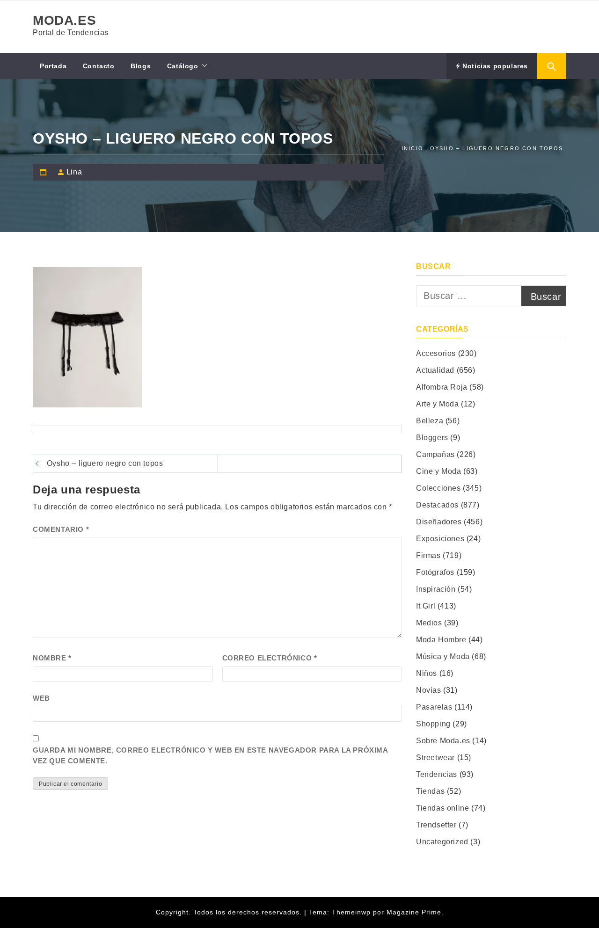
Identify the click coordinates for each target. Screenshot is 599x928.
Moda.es (64, 20)
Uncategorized (442, 842)
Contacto (99, 66)
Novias (428, 690)
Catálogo (182, 66)
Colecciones (438, 488)
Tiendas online (442, 808)
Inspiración (436, 589)
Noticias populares (494, 66)
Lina (74, 172)
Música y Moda (443, 656)
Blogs (141, 66)
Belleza (429, 421)
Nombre (52, 658)
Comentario (61, 529)
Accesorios (436, 353)
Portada (53, 66)
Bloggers (432, 438)
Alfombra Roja (442, 387)
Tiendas (430, 791)
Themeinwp (352, 912)
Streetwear (435, 757)
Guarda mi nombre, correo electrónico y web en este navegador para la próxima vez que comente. (210, 755)
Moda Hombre (441, 640)
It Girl (425, 606)
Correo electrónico (269, 658)
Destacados (437, 505)
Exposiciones (440, 539)
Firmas (428, 555)
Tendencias (436, 774)
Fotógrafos (435, 572)
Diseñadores (439, 522)
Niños (426, 673)
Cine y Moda (438, 471)
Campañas (435, 454)
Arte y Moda (437, 404)
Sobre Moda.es (443, 741)
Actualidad (435, 370)
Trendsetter (436, 825)
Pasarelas (434, 707)
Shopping (433, 724)
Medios (429, 623)
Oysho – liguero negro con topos (105, 463)
